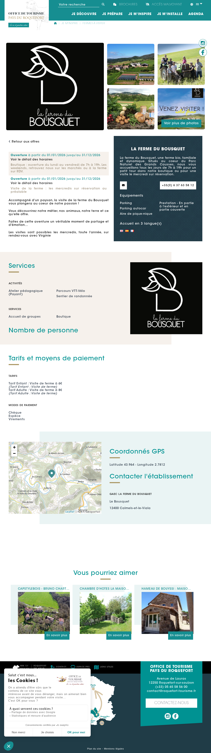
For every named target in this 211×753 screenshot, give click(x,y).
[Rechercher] (103, 4)
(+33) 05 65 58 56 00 (171, 687)
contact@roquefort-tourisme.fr (171, 691)
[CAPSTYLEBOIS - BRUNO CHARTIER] (44, 593)
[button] (9, 746)
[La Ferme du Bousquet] (51, 474)
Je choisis (47, 732)
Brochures (128, 4)
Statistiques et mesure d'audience (34, 715)
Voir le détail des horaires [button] (32, 159)
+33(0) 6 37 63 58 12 (178, 185)
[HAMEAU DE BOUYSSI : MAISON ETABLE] (167, 593)
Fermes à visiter (94, 23)
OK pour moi (76, 732)
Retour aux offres (26, 141)
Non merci (18, 732)
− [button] (14, 453)
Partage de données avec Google (33, 712)
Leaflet (70, 512)
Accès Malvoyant (167, 4)
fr (197, 4)
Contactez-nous (171, 703)
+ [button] (14, 447)
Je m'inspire (70, 23)
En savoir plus (57, 635)
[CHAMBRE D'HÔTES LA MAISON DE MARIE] (106, 593)
